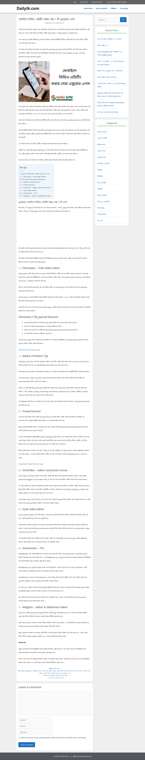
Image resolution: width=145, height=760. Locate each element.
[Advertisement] (54, 231)
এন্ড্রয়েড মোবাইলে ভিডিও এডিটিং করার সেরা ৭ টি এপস (35, 174)
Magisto (21, 612)
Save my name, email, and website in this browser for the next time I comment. (53, 737)
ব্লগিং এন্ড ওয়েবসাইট (101, 8)
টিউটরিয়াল (113, 8)
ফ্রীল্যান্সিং (100, 189)
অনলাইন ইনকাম (88, 8)
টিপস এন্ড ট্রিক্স (101, 183)
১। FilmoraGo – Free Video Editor (33, 176)
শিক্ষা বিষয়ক (100, 208)
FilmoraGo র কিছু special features (33, 179)
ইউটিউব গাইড (101, 145)
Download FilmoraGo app (29, 349)
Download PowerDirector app (30, 464)
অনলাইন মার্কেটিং (102, 138)
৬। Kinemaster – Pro (29, 193)
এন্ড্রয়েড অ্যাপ (55, 668)
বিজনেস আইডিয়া (102, 195)
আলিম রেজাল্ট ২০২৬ (103, 45)
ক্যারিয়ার (99, 170)
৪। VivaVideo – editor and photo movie (36, 187)
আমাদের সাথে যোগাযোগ (97, 2)
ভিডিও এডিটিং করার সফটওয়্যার (61, 671)
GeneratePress (86, 756)
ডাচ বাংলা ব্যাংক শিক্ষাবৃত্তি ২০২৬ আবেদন (109, 39)
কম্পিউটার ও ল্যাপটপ (103, 164)
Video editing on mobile (29, 671)
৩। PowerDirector (28, 185)
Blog (74, 2)
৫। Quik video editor (29, 190)
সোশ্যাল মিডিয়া (101, 214)
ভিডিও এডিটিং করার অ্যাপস (45, 671)
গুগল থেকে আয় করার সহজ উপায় (56, 678)
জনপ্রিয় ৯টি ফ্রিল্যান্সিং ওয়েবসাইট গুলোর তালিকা (56, 675)
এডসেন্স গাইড (101, 151)
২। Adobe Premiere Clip (30, 182)
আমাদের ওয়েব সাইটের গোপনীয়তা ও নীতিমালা (117, 2)
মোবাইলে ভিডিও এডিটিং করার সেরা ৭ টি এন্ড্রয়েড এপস (56, 673)
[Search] (123, 19)
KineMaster (23, 587)
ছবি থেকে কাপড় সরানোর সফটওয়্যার (107, 112)
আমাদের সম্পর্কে (83, 2)
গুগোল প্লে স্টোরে (39, 113)
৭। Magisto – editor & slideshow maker (36, 196)
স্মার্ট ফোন (100, 221)
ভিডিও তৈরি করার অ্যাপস (75, 671)
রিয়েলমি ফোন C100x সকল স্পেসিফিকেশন (110, 71)
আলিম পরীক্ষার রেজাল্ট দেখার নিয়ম (106, 77)
